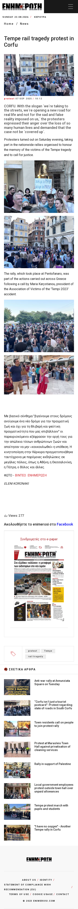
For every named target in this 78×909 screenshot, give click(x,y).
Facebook (65, 524)
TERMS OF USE (19, 894)
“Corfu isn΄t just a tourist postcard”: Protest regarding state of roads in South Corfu (53, 705)
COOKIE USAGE (43, 894)
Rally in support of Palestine (52, 764)
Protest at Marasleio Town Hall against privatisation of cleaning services (52, 747)
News (24, 23)
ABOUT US (29, 880)
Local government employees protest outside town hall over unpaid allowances (53, 788)
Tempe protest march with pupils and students (51, 807)
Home (9, 23)
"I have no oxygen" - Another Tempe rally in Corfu (52, 828)
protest (32, 651)
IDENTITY (46, 880)
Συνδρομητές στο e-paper (39, 539)
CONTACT (62, 894)
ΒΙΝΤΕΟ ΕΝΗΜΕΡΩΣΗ (31, 475)
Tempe (48, 651)
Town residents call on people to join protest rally (53, 724)
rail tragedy (35, 656)
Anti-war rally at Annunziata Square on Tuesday (52, 682)
